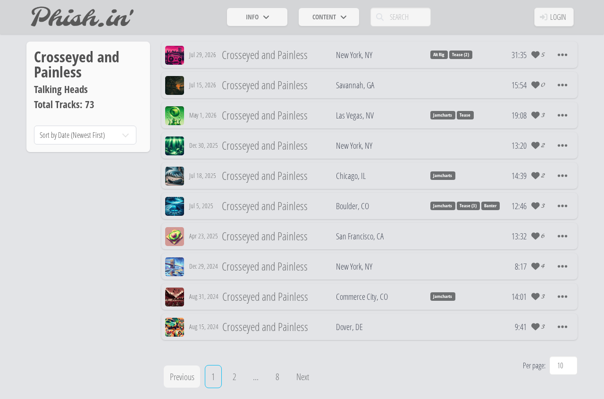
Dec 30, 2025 (203, 145)
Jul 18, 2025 (202, 175)
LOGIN (558, 17)
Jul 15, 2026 (202, 84)
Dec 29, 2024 (203, 266)
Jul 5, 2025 (201, 205)
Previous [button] (182, 376)
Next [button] (302, 376)
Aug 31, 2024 (203, 296)
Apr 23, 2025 (203, 235)
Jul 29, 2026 (202, 54)
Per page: (534, 365)
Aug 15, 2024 (203, 326)
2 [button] (234, 376)
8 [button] (277, 376)
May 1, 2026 (203, 114)
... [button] (256, 376)
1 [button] (213, 376)
